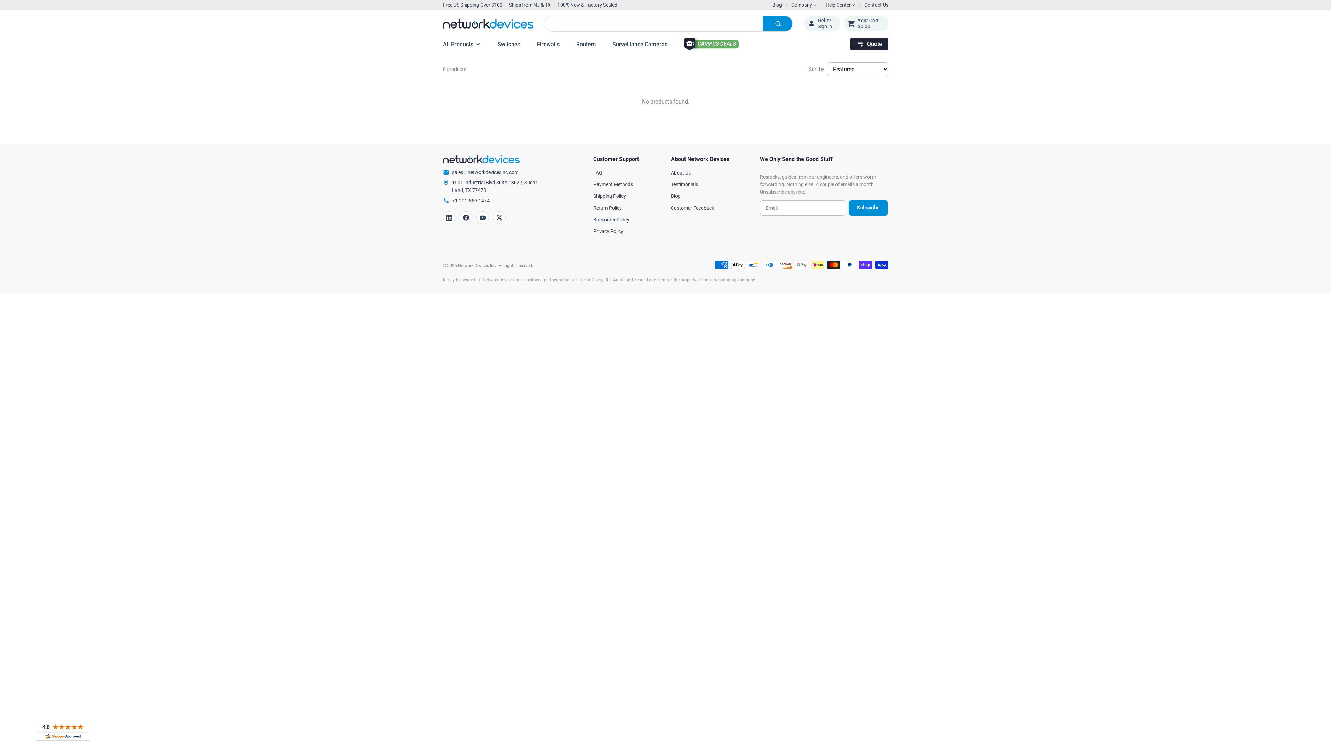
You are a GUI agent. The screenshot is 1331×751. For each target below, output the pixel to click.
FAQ (597, 173)
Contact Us (876, 5)
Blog (777, 5)
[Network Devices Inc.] (488, 24)
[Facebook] (466, 217)
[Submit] (777, 23)
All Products (458, 44)
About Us (681, 173)
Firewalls (548, 44)
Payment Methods (613, 184)
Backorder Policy (611, 220)
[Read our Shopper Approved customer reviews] (62, 731)
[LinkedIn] (449, 217)
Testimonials (684, 184)
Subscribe (868, 207)
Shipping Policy (609, 196)
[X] (499, 217)
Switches (509, 44)
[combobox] (668, 23)
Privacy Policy (608, 231)
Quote (874, 44)
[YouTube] (482, 217)
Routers (586, 44)
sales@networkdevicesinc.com (485, 172)
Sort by (816, 69)
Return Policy (607, 208)
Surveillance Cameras (639, 44)
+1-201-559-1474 (471, 200)
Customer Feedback (692, 208)
